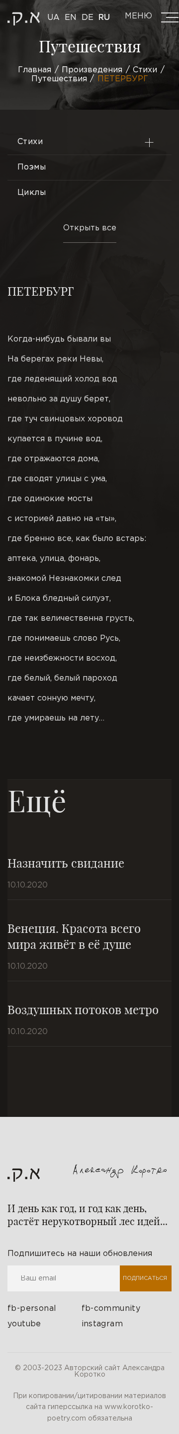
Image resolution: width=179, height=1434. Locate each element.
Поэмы (31, 167)
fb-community (111, 1308)
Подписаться (145, 1278)
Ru (104, 17)
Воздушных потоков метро (83, 1009)
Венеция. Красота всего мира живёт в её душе (74, 936)
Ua (53, 17)
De (87, 17)
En (71, 17)
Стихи (30, 142)
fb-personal (31, 1308)
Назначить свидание (65, 863)
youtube (24, 1324)
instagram (102, 1324)
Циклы (31, 192)
